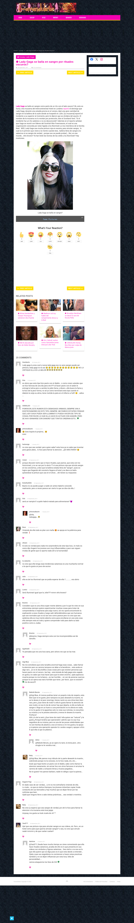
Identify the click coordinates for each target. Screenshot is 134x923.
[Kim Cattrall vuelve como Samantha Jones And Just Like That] (50, 332)
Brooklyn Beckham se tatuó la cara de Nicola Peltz (73, 315)
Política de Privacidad (101, 881)
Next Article (74, 72)
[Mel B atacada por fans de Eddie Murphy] (26, 333)
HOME (20, 17)
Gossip (32, 17)
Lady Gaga (30, 57)
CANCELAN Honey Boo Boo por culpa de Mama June (73, 345)
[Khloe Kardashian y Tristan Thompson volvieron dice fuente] (26, 305)
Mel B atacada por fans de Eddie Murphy (26, 344)
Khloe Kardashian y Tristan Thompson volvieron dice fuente (26, 315)
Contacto (112, 881)
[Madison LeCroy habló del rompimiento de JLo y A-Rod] (50, 305)
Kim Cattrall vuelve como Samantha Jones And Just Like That (50, 342)
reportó (66, 109)
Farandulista (17, 881)
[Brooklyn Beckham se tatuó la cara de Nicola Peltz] (73, 305)
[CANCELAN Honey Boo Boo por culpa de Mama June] (73, 333)
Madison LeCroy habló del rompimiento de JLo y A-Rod (49, 316)
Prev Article (25, 72)
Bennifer (69, 17)
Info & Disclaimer (88, 881)
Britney (55, 17)
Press (118, 881)
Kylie (43, 17)
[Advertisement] (67, 35)
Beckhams (82, 17)
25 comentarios (37, 67)
